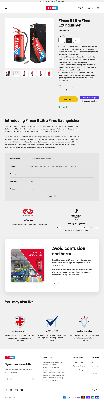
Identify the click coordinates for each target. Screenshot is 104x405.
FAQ (93, 370)
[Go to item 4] (32, 73)
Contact (94, 373)
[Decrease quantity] (61, 89)
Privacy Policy (78, 362)
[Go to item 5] (40, 73)
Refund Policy (78, 370)
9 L (76, 40)
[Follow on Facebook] (6, 389)
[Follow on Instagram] (16, 389)
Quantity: (61, 85)
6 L (69, 40)
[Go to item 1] (8, 73)
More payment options (89, 101)
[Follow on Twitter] (11, 389)
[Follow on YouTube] (21, 389)
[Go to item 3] (24, 73)
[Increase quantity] (71, 89)
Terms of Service (79, 366)
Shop (93, 362)
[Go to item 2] (16, 73)
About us (95, 366)
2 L (62, 40)
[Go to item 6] (49, 73)
